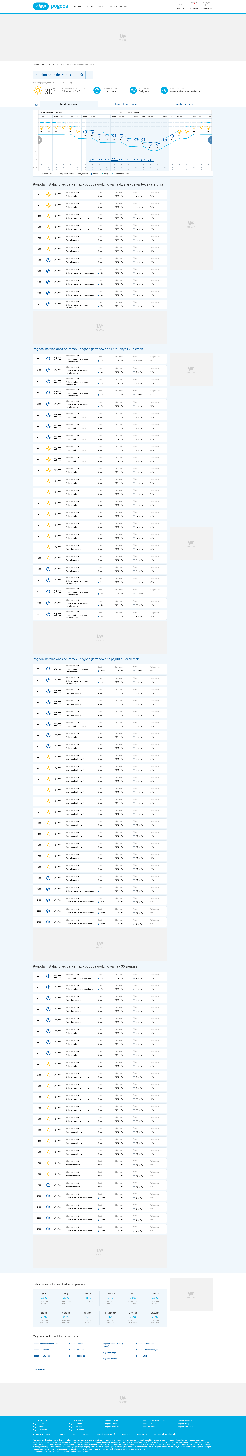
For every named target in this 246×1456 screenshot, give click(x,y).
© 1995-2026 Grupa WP (42, 1434)
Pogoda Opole (38, 1426)
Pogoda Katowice (185, 1420)
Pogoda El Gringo (109, 1352)
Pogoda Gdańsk (111, 1420)
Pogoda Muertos (142, 1356)
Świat (101, 6)
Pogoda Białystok (40, 1420)
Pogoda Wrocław (40, 1429)
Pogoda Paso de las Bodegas (80, 1356)
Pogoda (59, 6)
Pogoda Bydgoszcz (76, 1420)
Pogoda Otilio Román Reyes (147, 1349)
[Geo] (89, 75)
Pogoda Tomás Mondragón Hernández (48, 1343)
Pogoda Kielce (38, 1423)
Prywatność (86, 1434)
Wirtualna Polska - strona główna (41, 6)
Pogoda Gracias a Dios (145, 1343)
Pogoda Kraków (75, 1423)
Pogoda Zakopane (76, 1429)
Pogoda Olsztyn (184, 1423)
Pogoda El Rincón (76, 1343)
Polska (77, 6)
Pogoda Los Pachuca (41, 1349)
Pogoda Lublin (111, 1423)
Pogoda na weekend (184, 104)
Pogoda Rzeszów (112, 1426)
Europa (90, 6)
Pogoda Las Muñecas (41, 1356)
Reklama (61, 1434)
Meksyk (52, 64)
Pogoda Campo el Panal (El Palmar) (113, 1345)
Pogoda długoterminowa (126, 104)
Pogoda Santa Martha (78, 1349)
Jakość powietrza (117, 6)
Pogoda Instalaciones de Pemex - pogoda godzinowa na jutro (75, 349)
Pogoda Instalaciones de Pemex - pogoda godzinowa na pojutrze (77, 659)
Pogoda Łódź (146, 1423)
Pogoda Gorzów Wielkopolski (153, 1420)
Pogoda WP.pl (39, 64)
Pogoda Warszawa (185, 1426)
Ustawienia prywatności (106, 1434)
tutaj (86, 1451)
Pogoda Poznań (75, 1426)
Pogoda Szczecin (148, 1426)
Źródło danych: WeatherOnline (165, 1434)
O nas (73, 1434)
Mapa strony (142, 1434)
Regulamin (126, 1434)
